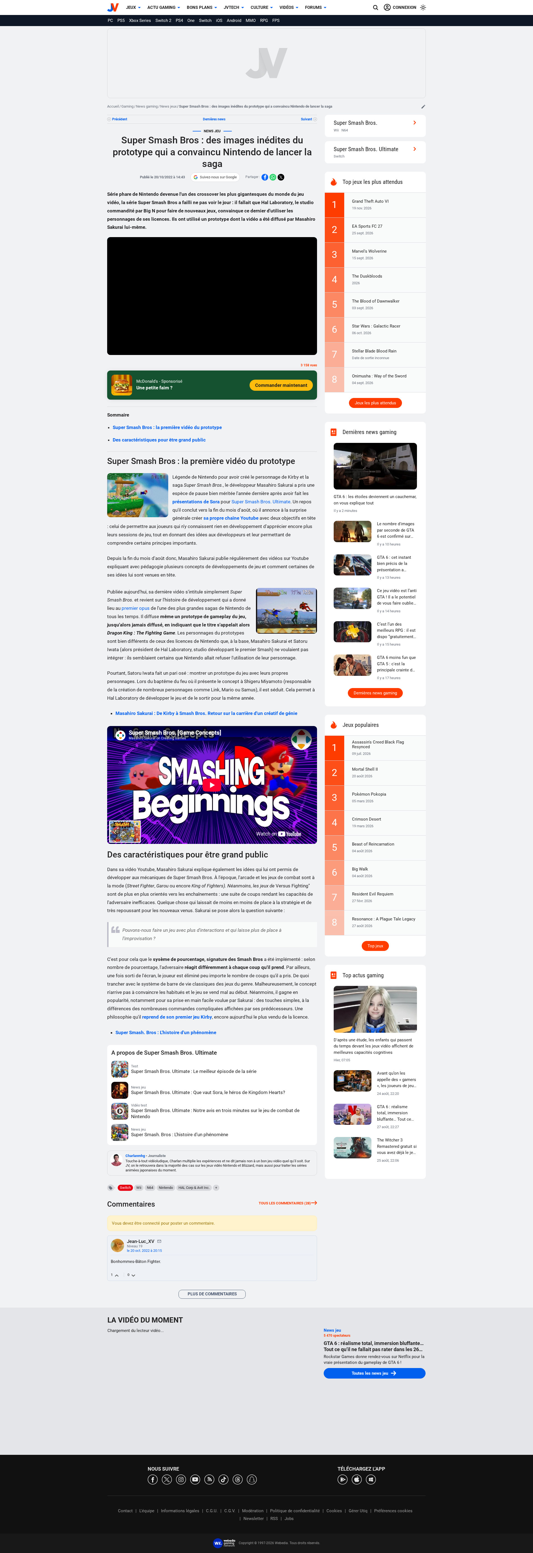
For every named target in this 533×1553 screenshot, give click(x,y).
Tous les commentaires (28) (285, 1203)
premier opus (136, 608)
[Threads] (238, 1479)
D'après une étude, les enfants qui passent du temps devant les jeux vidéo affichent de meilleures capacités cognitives (373, 1046)
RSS (274, 1518)
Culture (259, 7)
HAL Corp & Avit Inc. (194, 1188)
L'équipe (146, 1510)
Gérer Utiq (358, 1510)
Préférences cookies (393, 1510)
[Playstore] (343, 1479)
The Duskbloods (367, 276)
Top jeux (375, 945)
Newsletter (253, 1518)
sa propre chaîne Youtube (230, 518)
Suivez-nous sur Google (218, 177)
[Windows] (371, 1479)
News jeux (168, 106)
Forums (313, 7)
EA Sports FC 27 (367, 226)
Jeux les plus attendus (375, 402)
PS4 (179, 20)
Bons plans (199, 7)
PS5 (121, 20)
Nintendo (166, 1188)
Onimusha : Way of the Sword (379, 376)
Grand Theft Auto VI (370, 201)
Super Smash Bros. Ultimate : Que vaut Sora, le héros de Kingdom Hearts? (208, 1092)
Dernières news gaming (375, 693)
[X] (167, 1479)
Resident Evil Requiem (372, 894)
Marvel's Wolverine (369, 251)
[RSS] (209, 1479)
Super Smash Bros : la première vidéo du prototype (167, 427)
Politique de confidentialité (295, 1510)
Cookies (334, 1510)
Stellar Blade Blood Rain (374, 351)
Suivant (306, 119)
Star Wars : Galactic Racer (376, 326)
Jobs (289, 1518)
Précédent (119, 119)
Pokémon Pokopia (369, 794)
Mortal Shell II (365, 769)
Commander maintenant (281, 385)
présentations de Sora (196, 501)
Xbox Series (140, 20)
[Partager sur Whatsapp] (273, 177)
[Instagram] (181, 1479)
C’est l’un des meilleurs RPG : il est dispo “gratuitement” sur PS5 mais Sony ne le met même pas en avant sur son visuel (396, 631)
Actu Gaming (161, 7)
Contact (125, 1510)
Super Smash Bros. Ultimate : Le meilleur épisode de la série (194, 1071)
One (191, 20)
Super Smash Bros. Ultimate (261, 501)
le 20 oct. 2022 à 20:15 (144, 1251)
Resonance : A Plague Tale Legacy (383, 919)
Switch (205, 20)
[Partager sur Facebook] (265, 177)
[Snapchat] (252, 1479)
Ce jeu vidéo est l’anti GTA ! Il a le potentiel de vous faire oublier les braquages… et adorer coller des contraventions (397, 597)
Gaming (127, 106)
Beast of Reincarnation (373, 844)
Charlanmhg (135, 1156)
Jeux (131, 7)
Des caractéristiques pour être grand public (159, 440)
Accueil (113, 106)
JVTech (231, 7)
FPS (276, 20)
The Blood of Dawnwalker (375, 301)
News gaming (147, 106)
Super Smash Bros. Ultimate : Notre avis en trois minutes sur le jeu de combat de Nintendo (215, 1113)
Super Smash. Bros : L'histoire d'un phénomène (165, 1032)
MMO (251, 20)
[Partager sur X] (281, 177)
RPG (264, 20)
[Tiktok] (223, 1479)
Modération (252, 1510)
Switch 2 (163, 20)
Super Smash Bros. (356, 122)
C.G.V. (229, 1510)
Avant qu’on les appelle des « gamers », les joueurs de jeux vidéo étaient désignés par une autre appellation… (396, 1080)
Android (234, 20)
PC (110, 20)
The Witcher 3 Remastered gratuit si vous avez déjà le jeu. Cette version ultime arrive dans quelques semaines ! (397, 1147)
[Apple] (357, 1479)
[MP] (159, 1241)
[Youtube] (195, 1479)
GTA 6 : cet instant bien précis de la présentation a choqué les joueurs (395, 564)
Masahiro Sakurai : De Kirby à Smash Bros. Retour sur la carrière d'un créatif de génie (206, 713)
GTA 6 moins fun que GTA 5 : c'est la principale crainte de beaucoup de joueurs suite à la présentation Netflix (396, 664)
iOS (219, 20)
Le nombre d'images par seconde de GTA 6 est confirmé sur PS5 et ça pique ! (395, 530)
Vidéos (287, 7)
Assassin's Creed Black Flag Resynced (378, 744)
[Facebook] (153, 1479)
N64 (150, 1188)
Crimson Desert (366, 819)
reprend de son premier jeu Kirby (177, 1017)
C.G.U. (212, 1510)
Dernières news (214, 119)
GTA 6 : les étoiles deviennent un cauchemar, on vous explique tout (375, 500)
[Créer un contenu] (423, 106)
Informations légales (180, 1510)
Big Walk (360, 869)
